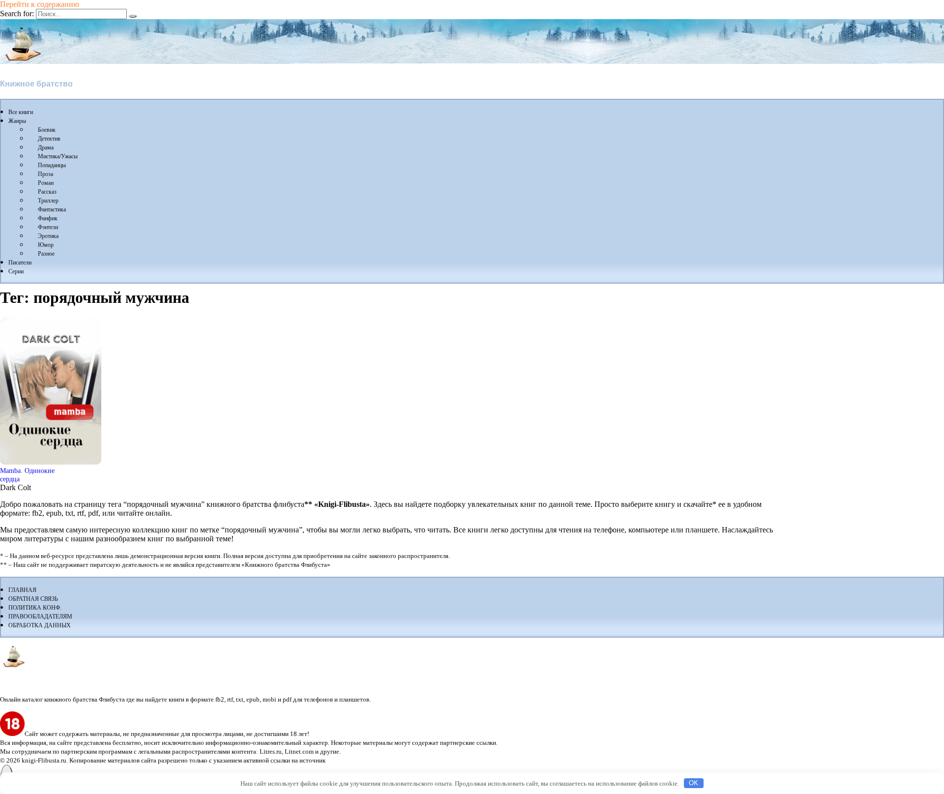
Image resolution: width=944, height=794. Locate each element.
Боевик (47, 129)
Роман (46, 182)
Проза (45, 174)
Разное (46, 253)
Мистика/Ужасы (58, 156)
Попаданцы (52, 165)
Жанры (17, 121)
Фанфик (48, 218)
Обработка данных (39, 625)
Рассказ (47, 191)
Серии (16, 271)
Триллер (48, 200)
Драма (46, 147)
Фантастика (52, 209)
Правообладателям (40, 616)
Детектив (49, 138)
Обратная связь (33, 598)
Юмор (46, 244)
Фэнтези (48, 227)
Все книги (20, 112)
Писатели (19, 262)
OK (693, 783)
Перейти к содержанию (39, 4)
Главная (22, 590)
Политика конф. (34, 607)
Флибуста (19, 67)
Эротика (48, 236)
